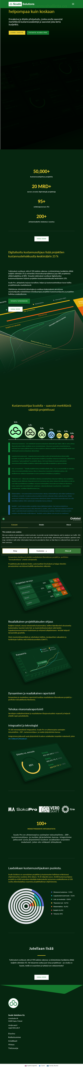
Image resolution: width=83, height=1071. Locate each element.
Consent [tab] (14, 525)
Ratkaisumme (14, 1037)
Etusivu (11, 1034)
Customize (40, 551)
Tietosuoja (13, 1048)
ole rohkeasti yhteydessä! (17, 739)
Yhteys (11, 1045)
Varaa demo (15, 309)
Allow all (68, 551)
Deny (15, 551)
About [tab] (68, 525)
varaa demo (41, 238)
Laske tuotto (17, 32)
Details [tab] (41, 525)
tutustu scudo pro (38, 32)
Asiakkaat (12, 1041)
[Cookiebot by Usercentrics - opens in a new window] (72, 518)
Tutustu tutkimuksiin (19, 301)
